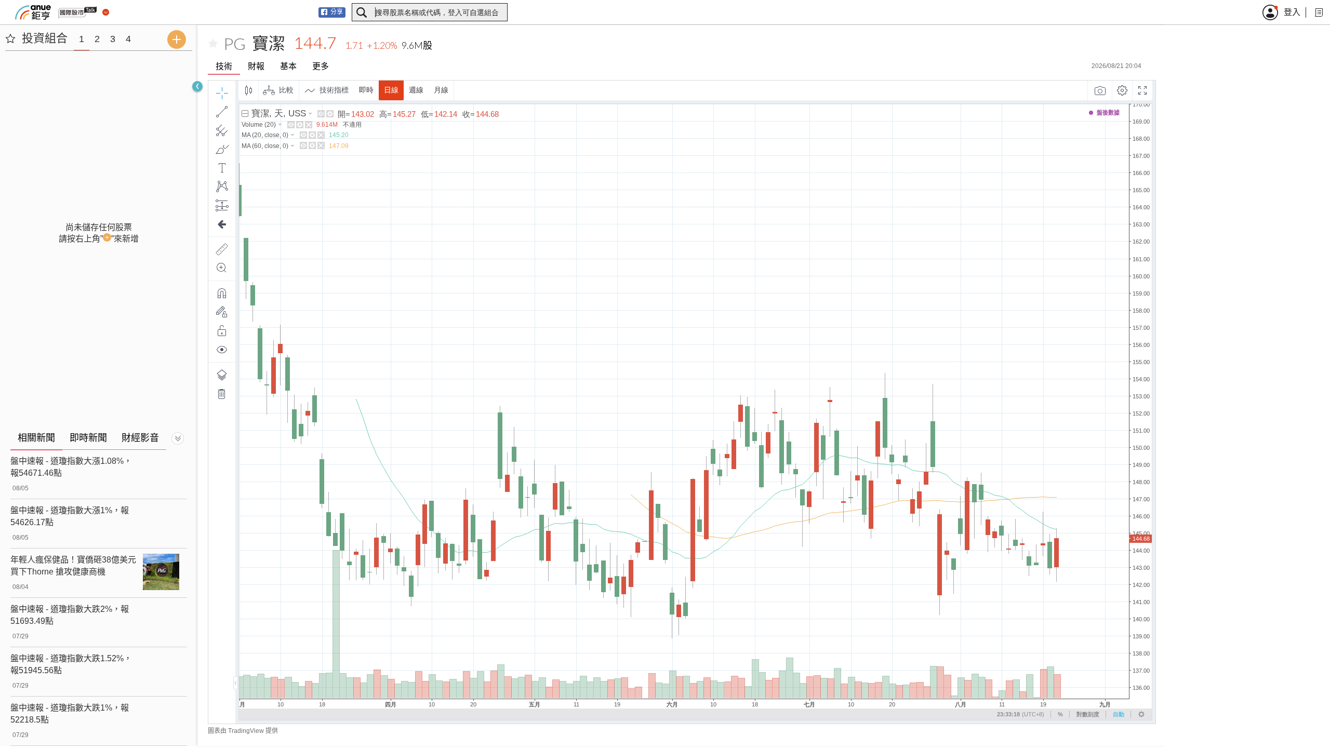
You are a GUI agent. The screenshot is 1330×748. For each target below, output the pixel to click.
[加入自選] (213, 43)
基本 (288, 66)
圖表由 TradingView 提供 (243, 730)
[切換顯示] (177, 438)
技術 (224, 66)
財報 (256, 66)
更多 (320, 66)
